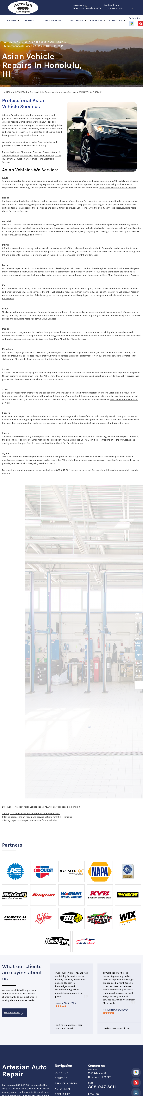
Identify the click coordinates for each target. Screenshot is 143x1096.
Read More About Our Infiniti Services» (78, 255)
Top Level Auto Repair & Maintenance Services (53, 92)
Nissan (5, 369)
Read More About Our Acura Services (117, 187)
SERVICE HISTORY (52, 20)
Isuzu (5, 265)
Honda (5, 197)
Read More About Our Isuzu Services (120, 275)
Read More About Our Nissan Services (44, 379)
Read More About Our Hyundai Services (22, 234)
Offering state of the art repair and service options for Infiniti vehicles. (37, 817)
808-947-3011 (78, 5)
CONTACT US (115, 20)
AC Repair (15, 152)
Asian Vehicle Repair (44, 155)
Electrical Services (42, 152)
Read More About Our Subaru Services (109, 423)
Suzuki (5, 433)
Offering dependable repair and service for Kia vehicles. (30, 820)
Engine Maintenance (66, 1025)
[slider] (60, 1006)
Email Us (94, 1094)
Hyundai (6, 221)
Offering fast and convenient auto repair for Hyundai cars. (31, 813)
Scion (5, 389)
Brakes (5, 152)
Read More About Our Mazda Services (67, 339)
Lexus (5, 308)
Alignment (26, 152)
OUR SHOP (11, 20)
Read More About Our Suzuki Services (64, 443)
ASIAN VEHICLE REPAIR (49, 46)
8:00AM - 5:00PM (115, 9)
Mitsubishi (7, 349)
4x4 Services (26, 155)
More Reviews (12, 1012)
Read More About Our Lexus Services (37, 318)
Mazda (5, 329)
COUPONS (29, 20)
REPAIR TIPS (96, 20)
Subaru (6, 413)
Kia (3, 285)
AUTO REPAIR (76, 20)
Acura (5, 177)
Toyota (5, 453)
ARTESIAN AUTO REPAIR (18, 41)
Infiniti (5, 244)
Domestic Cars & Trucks (26, 158)
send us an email (82, 470)
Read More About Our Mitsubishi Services (48, 359)
